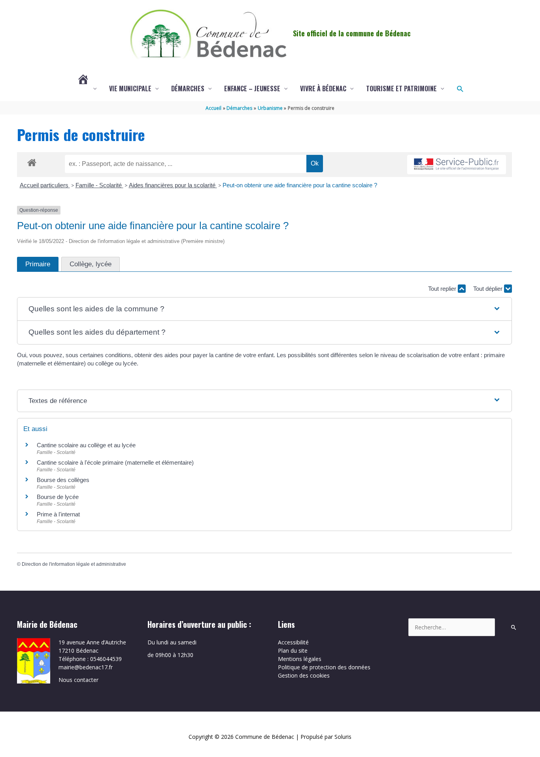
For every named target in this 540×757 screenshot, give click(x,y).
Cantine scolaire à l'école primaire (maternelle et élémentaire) (115, 462)
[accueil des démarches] (32, 161)
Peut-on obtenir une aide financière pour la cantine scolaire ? (300, 185)
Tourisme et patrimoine (401, 88)
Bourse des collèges (63, 479)
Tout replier (443, 288)
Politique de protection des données (324, 667)
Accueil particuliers (45, 185)
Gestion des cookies (304, 675)
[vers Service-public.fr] (456, 164)
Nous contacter (78, 680)
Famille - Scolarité (99, 185)
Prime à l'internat (58, 514)
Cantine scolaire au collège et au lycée (86, 445)
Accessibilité (293, 642)
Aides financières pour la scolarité (173, 185)
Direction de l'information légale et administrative (74, 564)
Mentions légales (299, 659)
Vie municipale (130, 88)
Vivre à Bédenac (323, 88)
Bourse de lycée (58, 496)
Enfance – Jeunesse (252, 88)
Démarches (187, 88)
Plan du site (293, 650)
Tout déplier (488, 288)
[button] (460, 89)
